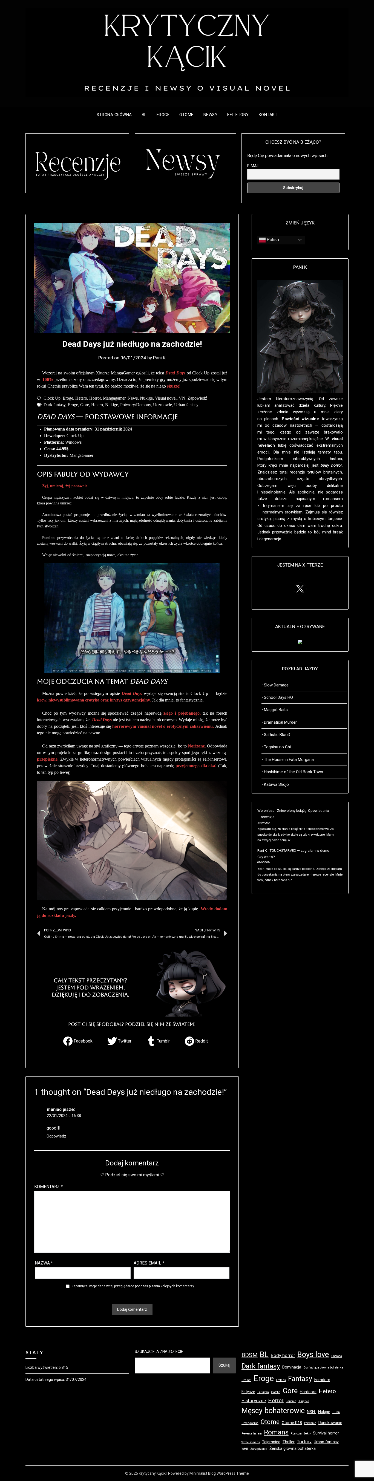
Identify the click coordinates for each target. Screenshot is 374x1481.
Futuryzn (263, 1392)
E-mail (253, 166)
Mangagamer (114, 398)
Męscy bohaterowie (273, 1410)
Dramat (246, 1380)
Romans (276, 1432)
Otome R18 (292, 1423)
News (133, 398)
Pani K (159, 357)
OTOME (186, 114)
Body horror (283, 1355)
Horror (95, 398)
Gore (84, 404)
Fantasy (300, 1379)
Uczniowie (162, 404)
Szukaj (224, 1365)
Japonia (291, 1401)
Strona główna (114, 114)
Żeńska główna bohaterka (292, 1448)
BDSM (249, 1355)
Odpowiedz (56, 1136)
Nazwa (44, 1263)
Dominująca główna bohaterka (323, 1367)
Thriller (289, 1442)
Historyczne (253, 1400)
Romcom (296, 1433)
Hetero (81, 398)
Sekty (307, 1433)
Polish (272, 239)
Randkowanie (330, 1423)
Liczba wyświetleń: (42, 1367)
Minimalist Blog (202, 1473)
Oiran (336, 1412)
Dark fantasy (54, 404)
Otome (270, 1422)
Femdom (322, 1380)
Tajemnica (271, 1442)
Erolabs (281, 1380)
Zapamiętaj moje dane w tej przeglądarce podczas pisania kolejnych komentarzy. (133, 1286)
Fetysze (248, 1392)
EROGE (163, 114)
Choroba (336, 1356)
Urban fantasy (186, 404)
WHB (244, 1449)
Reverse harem (251, 1433)
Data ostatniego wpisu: (45, 1379)
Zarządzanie (258, 1449)
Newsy (210, 114)
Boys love (313, 1354)
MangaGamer (81, 455)
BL (144, 114)
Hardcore (308, 1392)
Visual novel (166, 398)
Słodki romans (250, 1442)
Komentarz (48, 1186)
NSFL (311, 1412)
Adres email (149, 1263)
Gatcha (275, 1392)
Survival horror (326, 1433)
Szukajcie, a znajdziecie (159, 1351)
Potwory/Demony (135, 404)
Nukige (146, 398)
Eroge (68, 398)
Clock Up (52, 398)
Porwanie (310, 1423)
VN (182, 398)
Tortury (304, 1441)
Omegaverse (249, 1423)
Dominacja (291, 1367)
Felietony (238, 114)
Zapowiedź (197, 398)
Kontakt (268, 114)
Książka (303, 1401)
